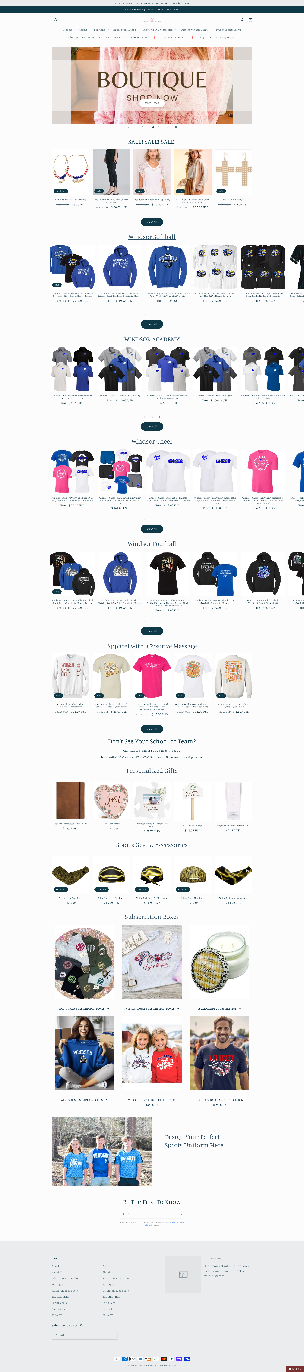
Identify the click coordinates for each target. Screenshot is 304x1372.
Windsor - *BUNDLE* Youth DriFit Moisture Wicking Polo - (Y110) (72, 396)
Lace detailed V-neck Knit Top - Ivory (152, 199)
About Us (57, 1272)
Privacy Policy (169, 1222)
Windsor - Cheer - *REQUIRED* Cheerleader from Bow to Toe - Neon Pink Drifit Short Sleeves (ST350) (262, 500)
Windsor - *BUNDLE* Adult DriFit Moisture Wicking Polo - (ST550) (167, 396)
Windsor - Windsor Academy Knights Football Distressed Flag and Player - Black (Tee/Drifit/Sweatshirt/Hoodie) (168, 603)
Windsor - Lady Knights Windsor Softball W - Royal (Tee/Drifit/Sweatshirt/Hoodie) (168, 294)
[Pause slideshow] (175, 127)
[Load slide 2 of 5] (142, 127)
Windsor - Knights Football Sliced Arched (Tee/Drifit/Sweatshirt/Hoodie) (215, 601)
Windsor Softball (152, 236)
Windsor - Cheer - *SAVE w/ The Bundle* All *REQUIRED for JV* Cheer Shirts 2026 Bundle (72, 499)
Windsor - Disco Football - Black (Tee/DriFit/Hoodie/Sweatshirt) (262, 601)
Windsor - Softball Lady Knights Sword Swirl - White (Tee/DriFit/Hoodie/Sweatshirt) (215, 294)
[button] (56, 20)
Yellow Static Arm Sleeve (71, 898)
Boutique (57, 1284)
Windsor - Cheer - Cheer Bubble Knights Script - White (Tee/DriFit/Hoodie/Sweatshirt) (168, 499)
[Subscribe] (181, 1214)
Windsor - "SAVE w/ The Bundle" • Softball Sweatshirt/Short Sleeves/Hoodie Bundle (72, 294)
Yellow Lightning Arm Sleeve (233, 898)
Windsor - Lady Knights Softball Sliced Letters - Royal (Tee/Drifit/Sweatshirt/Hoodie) (120, 294)
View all (152, 221)
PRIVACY (57, 1315)
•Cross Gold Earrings (233, 199)
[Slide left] (144, 314)
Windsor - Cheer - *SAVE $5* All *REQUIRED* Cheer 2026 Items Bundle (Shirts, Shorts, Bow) (120, 500)
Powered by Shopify (167, 1365)
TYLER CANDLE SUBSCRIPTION (217, 1008)
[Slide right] (159, 314)
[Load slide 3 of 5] (148, 127)
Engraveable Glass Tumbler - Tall (233, 825)
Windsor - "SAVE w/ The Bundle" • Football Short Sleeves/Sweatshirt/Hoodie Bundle (72, 601)
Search (56, 1266)
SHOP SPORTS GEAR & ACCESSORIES (152, 85)
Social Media (59, 1302)
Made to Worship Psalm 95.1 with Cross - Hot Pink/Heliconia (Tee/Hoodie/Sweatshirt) (152, 707)
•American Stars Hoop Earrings (70, 199)
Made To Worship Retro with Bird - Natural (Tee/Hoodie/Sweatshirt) (111, 705)
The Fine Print (60, 1296)
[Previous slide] (128, 127)
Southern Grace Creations (146, 1365)
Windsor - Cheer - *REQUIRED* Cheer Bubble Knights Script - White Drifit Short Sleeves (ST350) (215, 500)
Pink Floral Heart (111, 823)
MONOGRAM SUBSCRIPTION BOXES (82, 1008)
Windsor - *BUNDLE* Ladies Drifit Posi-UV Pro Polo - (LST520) (263, 396)
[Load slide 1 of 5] (137, 127)
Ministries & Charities (65, 1278)
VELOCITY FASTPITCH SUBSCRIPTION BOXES (152, 1102)
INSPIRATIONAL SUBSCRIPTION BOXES (149, 1008)
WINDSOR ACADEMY (152, 339)
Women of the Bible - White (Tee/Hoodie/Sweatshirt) (70, 705)
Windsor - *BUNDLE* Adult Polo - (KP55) (215, 395)
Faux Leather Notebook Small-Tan (70, 823)
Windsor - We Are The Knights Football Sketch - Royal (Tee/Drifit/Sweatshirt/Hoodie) (120, 601)
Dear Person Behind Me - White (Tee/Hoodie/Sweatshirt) (233, 705)
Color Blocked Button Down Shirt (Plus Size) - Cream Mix (192, 201)
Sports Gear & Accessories (152, 844)
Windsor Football (152, 543)
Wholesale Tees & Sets (65, 1290)
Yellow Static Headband (192, 898)
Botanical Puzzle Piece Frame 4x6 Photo (151, 825)
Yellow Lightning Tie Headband (152, 898)
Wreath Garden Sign (193, 825)
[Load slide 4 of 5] (153, 127)
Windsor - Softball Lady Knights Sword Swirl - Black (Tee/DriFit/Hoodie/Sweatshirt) (263, 294)
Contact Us (58, 1309)
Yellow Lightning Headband (111, 898)
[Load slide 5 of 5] (159, 127)
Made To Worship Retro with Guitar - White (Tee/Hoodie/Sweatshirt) (193, 705)
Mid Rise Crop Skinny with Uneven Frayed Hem (111, 201)
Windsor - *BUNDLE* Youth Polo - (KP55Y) (120, 395)
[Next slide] (167, 127)
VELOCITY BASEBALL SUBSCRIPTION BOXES (219, 1102)
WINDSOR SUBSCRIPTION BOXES (82, 1099)
